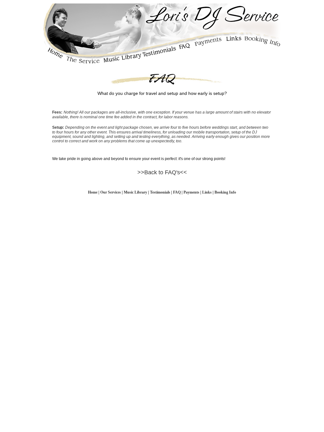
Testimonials (160, 192)
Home (92, 192)
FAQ (177, 192)
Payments (191, 192)
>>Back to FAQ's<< (162, 172)
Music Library (135, 192)
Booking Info (225, 192)
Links (207, 192)
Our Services (111, 192)
